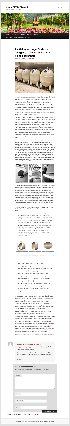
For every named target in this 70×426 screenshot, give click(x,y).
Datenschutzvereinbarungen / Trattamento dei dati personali (18, 37)
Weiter (62, 41)
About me (23, 34)
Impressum (36, 34)
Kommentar (18, 375)
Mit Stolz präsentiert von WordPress (47, 421)
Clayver (21, 209)
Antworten (19, 359)
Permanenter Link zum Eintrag (42, 335)
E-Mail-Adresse (19, 401)
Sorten (22, 335)
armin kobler (31, 58)
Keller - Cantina (32, 334)
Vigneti (28, 335)
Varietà (25, 335)
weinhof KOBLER (9, 34)
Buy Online (29, 34)
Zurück (8, 41)
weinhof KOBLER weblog (18, 7)
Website (17, 407)
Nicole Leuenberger (20, 344)
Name (18, 394)
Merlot (19, 335)
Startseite (17, 34)
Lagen (16, 335)
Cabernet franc (47, 334)
